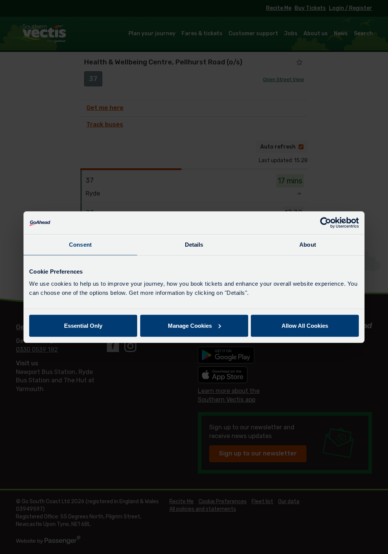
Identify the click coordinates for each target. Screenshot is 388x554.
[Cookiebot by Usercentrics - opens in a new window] (326, 222)
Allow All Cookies (305, 325)
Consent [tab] (80, 244)
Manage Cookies (190, 325)
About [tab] (307, 244)
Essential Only (83, 325)
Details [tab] (194, 244)
